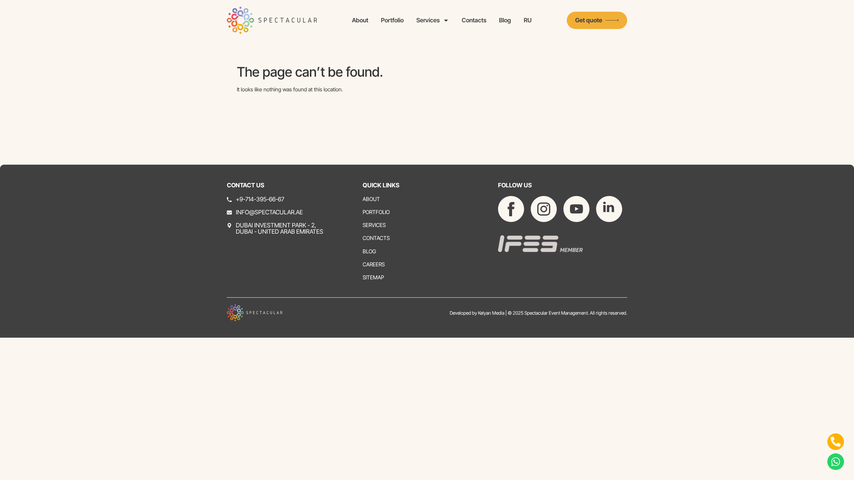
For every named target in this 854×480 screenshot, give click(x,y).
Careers (374, 264)
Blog (505, 20)
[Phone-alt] (835, 441)
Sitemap (373, 277)
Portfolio (392, 20)
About (360, 20)
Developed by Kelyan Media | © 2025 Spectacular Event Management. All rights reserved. (538, 313)
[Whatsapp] (835, 461)
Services (428, 20)
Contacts (474, 20)
